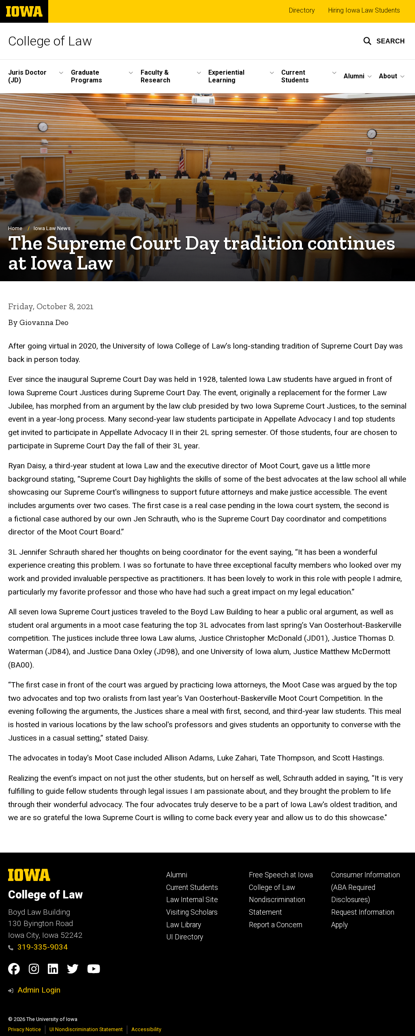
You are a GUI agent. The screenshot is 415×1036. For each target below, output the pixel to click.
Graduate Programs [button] (86, 76)
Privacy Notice (24, 1029)
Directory (302, 10)
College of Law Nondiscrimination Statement (277, 899)
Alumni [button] (354, 76)
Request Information (362, 912)
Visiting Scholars (192, 912)
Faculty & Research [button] (155, 76)
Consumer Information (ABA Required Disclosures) (365, 887)
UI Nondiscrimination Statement (86, 1029)
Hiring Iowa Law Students (364, 10)
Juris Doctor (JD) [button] (27, 76)
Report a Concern (275, 925)
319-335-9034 (42, 947)
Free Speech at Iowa (281, 875)
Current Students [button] (295, 76)
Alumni (176, 875)
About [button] (388, 76)
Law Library (183, 925)
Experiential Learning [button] (226, 76)
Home (15, 228)
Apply (339, 925)
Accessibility (146, 1029)
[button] (384, 41)
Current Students (192, 887)
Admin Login (38, 990)
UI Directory (184, 937)
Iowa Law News (52, 228)
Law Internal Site (192, 900)
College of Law (50, 40)
